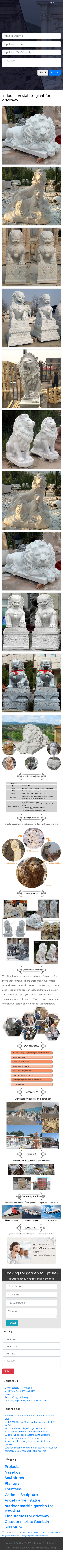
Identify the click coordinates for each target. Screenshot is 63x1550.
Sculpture (13, 1527)
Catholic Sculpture (21, 1495)
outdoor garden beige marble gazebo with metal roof (31, 1447)
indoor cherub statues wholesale (25, 1532)
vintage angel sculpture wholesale (34, 1536)
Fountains (13, 1489)
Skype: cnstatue (12, 1394)
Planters (12, 1483)
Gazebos (12, 1472)
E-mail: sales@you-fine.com (18, 1388)
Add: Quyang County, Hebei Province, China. (26, 1400)
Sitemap (52, 1547)
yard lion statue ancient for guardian (22, 1438)
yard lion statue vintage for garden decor (25, 1428)
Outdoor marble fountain (27, 1522)
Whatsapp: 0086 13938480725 (20, 1391)
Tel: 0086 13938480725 (16, 1397)
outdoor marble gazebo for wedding (29, 1508)
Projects (12, 1467)
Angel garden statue (23, 1500)
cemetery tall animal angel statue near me (25, 1451)
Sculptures (14, 1478)
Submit (55, 72)
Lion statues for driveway (27, 1516)
